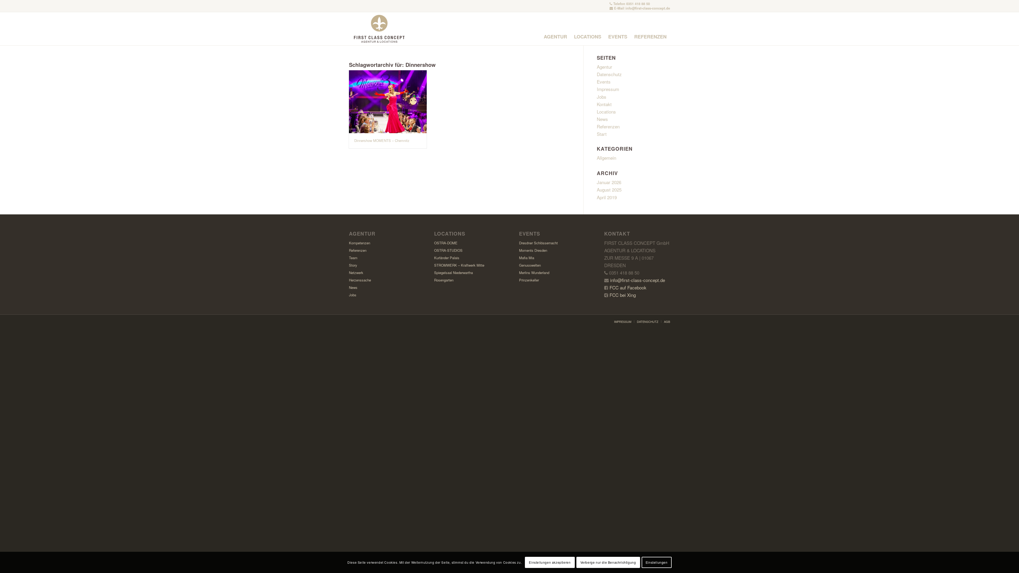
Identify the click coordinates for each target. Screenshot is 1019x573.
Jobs (601, 96)
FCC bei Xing (622, 295)
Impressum (608, 89)
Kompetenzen (359, 242)
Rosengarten (444, 280)
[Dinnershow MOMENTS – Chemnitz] (388, 101)
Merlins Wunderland (534, 272)
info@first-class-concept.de (647, 8)
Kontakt (604, 104)
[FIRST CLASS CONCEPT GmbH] (379, 28)
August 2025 (609, 189)
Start (602, 134)
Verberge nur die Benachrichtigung (608, 562)
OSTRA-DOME (445, 242)
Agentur (604, 66)
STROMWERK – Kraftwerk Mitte (459, 265)
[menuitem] (555, 36)
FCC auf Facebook (627, 287)
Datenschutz (609, 74)
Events (604, 81)
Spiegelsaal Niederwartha (453, 272)
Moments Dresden (533, 250)
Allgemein (606, 157)
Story (353, 265)
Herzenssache (360, 280)
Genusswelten (530, 265)
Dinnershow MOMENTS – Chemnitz (381, 140)
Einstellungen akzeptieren (550, 562)
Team (353, 257)
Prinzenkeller (529, 280)
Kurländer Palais (446, 257)
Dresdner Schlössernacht (538, 242)
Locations (606, 111)
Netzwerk (356, 272)
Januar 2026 (609, 182)
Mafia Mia (526, 257)
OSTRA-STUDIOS (448, 250)
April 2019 (607, 197)
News (602, 119)
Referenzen (608, 126)
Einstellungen (657, 562)
